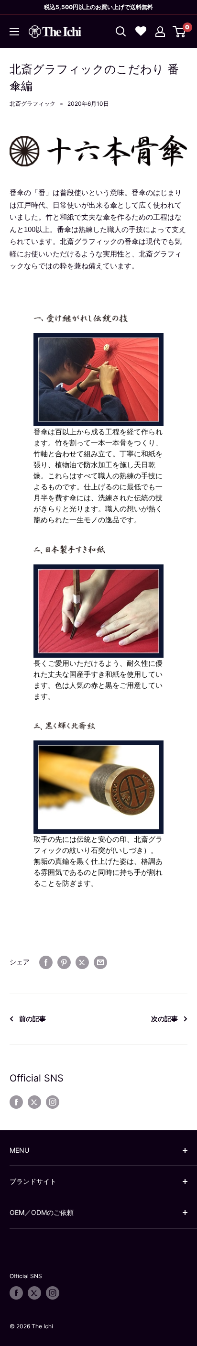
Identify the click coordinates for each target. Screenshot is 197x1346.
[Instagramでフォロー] (52, 1102)
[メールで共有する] (100, 962)
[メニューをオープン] (14, 31)
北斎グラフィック (32, 103)
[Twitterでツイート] (82, 962)
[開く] (121, 31)
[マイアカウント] (160, 31)
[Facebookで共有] (46, 962)
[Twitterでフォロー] (34, 1102)
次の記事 (164, 1019)
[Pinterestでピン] (64, 962)
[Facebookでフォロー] (16, 1102)
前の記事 (32, 1019)
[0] (180, 31)
